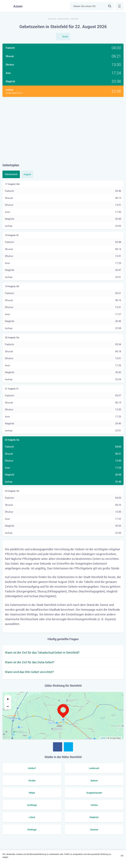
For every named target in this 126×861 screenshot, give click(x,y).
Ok (122, 855)
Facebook (57, 746)
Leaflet (103, 738)
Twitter (68, 746)
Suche (109, 6)
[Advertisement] (63, 130)
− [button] (8, 706)
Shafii (65, 36)
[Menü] (119, 6)
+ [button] (8, 699)
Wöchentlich (11, 174)
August (27, 174)
